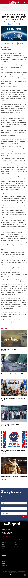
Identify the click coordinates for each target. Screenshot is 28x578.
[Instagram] (15, 574)
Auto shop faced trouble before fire (10, 349)
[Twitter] (12, 574)
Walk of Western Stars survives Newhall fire (12, 374)
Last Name (3, 505)
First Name (3, 500)
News (10, 7)
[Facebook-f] (10, 574)
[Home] (1, 7)
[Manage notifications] (25, 575)
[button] (3, 2)
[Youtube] (17, 574)
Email (2, 511)
